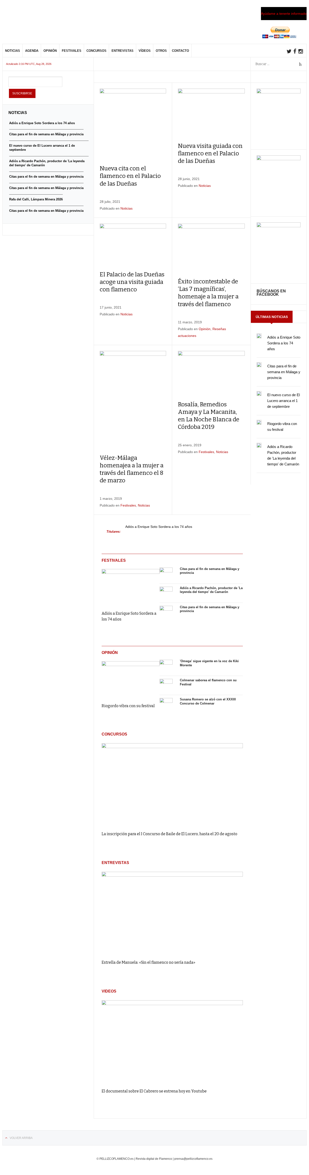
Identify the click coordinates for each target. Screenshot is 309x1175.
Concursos (96, 51)
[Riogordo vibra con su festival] (131, 678)
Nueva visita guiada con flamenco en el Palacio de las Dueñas (210, 153)
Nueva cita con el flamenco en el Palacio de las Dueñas (130, 176)
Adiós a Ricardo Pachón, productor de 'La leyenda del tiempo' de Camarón (211, 590)
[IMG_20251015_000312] (279, 92)
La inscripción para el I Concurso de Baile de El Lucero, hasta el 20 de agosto (169, 834)
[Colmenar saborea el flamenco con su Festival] (166, 685)
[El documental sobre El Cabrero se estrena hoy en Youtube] (172, 1042)
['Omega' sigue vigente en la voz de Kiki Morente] (166, 666)
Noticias (12, 51)
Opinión (50, 51)
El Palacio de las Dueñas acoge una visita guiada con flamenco (132, 282)
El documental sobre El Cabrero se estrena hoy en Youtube (154, 1091)
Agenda (31, 51)
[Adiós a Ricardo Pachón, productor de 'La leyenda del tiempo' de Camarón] (166, 593)
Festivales (71, 51)
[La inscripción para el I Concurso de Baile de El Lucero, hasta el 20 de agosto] (172, 785)
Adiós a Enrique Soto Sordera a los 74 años (158, 527)
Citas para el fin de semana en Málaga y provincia (283, 372)
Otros (161, 51)
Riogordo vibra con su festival (128, 706)
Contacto (180, 51)
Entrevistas (122, 51)
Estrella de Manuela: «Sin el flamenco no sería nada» (148, 962)
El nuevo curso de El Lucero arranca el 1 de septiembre (283, 401)
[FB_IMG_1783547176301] (279, 226)
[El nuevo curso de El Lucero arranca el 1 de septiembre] (259, 393)
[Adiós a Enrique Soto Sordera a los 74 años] (131, 586)
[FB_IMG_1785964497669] (279, 159)
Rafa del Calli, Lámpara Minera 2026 (36, 199)
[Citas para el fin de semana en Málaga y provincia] (166, 574)
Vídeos (145, 51)
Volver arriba (21, 1138)
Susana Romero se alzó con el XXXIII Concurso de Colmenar (208, 701)
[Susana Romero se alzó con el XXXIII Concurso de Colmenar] (166, 704)
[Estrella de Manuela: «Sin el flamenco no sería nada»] (172, 913)
